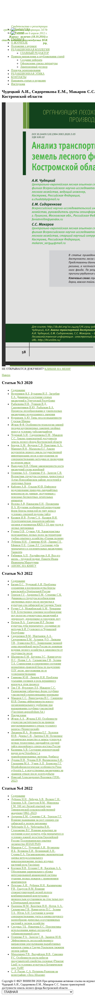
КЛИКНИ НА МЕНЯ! (58, 368)
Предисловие (18, 715)
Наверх (6, 375)
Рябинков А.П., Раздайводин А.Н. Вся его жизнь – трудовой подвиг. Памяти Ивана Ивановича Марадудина (35, 559)
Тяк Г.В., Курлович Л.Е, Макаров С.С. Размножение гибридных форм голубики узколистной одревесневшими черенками (35, 691)
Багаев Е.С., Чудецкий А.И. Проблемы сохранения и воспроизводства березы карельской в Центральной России (33, 588)
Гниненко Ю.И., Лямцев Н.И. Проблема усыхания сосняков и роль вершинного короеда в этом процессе (34, 681)
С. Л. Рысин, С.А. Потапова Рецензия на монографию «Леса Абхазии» (34, 973)
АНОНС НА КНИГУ (23, 565)
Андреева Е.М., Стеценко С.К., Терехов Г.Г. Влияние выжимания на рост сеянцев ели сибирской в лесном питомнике (36, 820)
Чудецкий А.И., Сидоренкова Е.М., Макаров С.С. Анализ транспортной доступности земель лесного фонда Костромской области (37, 438)
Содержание (18, 390)
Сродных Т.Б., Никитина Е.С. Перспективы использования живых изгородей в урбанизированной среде (36, 930)
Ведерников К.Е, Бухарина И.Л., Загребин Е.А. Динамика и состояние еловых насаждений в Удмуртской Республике (35, 397)
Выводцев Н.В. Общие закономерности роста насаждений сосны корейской (37, 467)
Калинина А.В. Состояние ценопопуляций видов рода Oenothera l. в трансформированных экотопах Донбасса (35, 753)
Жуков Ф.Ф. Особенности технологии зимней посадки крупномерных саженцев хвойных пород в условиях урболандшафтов (37, 428)
